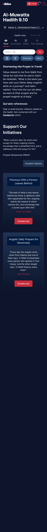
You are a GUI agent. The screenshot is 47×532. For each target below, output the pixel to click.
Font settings (37, 43)
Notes (26, 43)
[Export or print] (7, 58)
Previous (27, 58)
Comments (16, 43)
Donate (33, 4)
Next (39, 58)
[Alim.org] (7, 3)
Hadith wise (20, 35)
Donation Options (33, 163)
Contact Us (8, 115)
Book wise (35, 35)
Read (6, 43)
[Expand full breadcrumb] (5, 27)
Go (40, 52)
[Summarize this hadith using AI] (15, 58)
